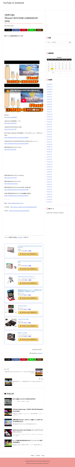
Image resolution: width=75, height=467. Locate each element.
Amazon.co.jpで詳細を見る (29, 254)
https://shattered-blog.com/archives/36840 (16, 137)
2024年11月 (49, 86)
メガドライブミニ (22, 305)
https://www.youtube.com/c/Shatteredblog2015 (23, 207)
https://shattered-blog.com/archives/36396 (16, 189)
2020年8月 (49, 171)
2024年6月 (49, 99)
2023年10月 (50, 119)
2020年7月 (49, 174)
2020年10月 (50, 166)
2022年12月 (49, 144)
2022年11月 (49, 146)
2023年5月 (49, 131)
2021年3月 (49, 154)
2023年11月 (49, 116)
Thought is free (45, 463)
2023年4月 (49, 134)
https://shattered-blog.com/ (15, 203)
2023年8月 (49, 124)
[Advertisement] (23, 48)
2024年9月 (49, 91)
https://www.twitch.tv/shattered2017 (19, 210)
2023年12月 (49, 114)
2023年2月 (49, 139)
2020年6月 (49, 176)
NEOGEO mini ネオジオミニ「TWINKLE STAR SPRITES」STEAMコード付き (30, 290)
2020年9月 (49, 169)
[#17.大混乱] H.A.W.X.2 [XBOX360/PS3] (24, 399)
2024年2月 (49, 109)
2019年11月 (49, 194)
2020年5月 (49, 179)
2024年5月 (49, 101)
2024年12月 (49, 84)
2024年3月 (49, 106)
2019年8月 (49, 201)
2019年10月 (49, 196)
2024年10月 (50, 89)
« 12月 (53, 72)
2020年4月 (49, 181)
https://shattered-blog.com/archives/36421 (16, 195)
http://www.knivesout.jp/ (11, 183)
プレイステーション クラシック (26, 276)
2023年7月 (49, 126)
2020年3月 (49, 184)
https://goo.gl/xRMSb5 (10, 117)
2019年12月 (49, 191)
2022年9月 (49, 151)
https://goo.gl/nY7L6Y (10, 129)
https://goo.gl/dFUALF (10, 123)
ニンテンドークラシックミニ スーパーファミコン (30, 261)
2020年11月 (49, 164)
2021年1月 (49, 159)
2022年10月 (49, 149)
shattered (39, 353)
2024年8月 (49, 94)
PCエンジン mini (22, 332)
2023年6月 (49, 129)
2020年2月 (49, 186)
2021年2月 (49, 156)
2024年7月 (49, 96)
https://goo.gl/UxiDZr (10, 149)
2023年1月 (49, 141)
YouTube (20, 237)
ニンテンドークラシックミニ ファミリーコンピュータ (30, 246)
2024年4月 (49, 104)
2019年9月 (49, 199)
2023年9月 (49, 121)
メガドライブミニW (23, 319)
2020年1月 (49, 189)
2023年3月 (49, 136)
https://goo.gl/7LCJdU (10, 177)
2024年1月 (49, 111)
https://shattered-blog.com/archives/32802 (16, 143)
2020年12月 (49, 161)
